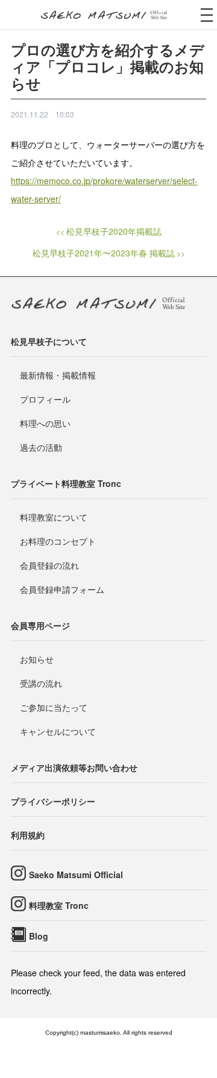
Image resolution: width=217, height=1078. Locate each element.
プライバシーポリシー (53, 801)
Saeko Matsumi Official (76, 875)
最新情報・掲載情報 (58, 375)
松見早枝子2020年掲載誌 (114, 231)
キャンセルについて (58, 731)
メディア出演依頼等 (74, 767)
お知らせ (37, 659)
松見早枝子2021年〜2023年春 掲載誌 (104, 253)
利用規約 (28, 835)
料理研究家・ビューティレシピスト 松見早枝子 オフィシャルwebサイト (108, 15)
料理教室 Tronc (59, 905)
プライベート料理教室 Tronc (66, 483)
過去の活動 (41, 447)
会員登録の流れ (49, 565)
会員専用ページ (40, 625)
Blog (38, 936)
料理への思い (45, 423)
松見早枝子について (49, 341)
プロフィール (45, 399)
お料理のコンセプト (58, 541)
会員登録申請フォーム (62, 589)
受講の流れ (41, 683)
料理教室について (53, 517)
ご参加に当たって (53, 707)
